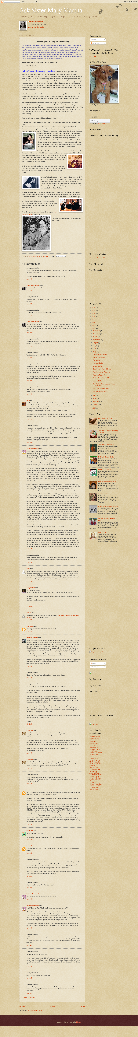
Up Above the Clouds (104, 469)
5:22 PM (29, 315)
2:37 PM (29, 290)
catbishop (30, 830)
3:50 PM (29, 928)
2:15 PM (29, 279)
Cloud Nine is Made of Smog (102, 369)
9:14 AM (29, 581)
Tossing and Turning (104, 494)
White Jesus (102, 532)
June (95, 348)
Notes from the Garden (100, 354)
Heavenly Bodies (98, 363)
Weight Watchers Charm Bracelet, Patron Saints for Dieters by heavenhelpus (94, 740)
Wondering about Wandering (101, 372)
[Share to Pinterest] (65, 256)
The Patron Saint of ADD (106, 445)
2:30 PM (29, 768)
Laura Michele (31, 846)
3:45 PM (29, 899)
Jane (28, 400)
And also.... (96, 360)
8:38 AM (29, 966)
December (96, 331)
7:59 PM (29, 381)
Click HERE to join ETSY (97, 258)
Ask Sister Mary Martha (50, 10)
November (96, 334)
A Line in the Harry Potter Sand (108, 506)
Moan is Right (97, 381)
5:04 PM (29, 631)
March (95, 398)
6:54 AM (29, 562)
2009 (93, 322)
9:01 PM (29, 394)
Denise (29, 613)
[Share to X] (61, 256)
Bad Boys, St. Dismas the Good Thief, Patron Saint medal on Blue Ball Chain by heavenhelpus (95, 763)
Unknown (30, 626)
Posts (94, 39)
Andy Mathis (31, 588)
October (96, 337)
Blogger (78, 1022)
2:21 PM (29, 753)
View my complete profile (36, 27)
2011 (93, 316)
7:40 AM (29, 824)
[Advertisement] (105, 561)
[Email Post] (53, 256)
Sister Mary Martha (36, 21)
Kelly (28, 568)
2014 (93, 307)
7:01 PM (29, 357)
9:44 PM (29, 419)
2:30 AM (29, 549)
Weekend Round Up (99, 375)
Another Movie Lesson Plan (101, 378)
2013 (93, 310)
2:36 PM (29, 620)
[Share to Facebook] (63, 256)
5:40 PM (29, 333)
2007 (93, 328)
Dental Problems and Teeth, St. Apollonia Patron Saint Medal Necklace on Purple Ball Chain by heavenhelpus (95, 751)
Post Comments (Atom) (35, 1010)
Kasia (28, 790)
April (95, 395)
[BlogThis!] (59, 256)
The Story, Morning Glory (101, 388)
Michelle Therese (32, 637)
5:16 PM (29, 304)
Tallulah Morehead (33, 448)
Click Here (92, 56)
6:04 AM (29, 677)
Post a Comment (29, 997)
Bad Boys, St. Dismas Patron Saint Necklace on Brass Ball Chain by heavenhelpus (95, 786)
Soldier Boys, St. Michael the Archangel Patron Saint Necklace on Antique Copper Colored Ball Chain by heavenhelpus (95, 775)
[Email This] (57, 256)
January (96, 404)
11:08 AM (29, 993)
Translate (104, 123)
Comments (95, 43)
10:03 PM (30, 442)
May (94, 351)
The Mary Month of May (100, 391)
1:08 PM (29, 887)
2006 (93, 408)
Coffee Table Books (99, 357)
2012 (93, 313)
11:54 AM (29, 945)
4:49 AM (29, 784)
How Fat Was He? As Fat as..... (108, 481)
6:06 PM (29, 346)
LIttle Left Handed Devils (106, 457)
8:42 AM (29, 853)
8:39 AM (29, 978)
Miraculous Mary (98, 366)
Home (52, 1006)
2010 (93, 319)
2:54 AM (29, 666)
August (95, 343)
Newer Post (24, 1006)
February (96, 401)
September (97, 340)
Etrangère (30, 730)
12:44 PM (30, 606)
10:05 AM (29, 724)
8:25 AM (29, 839)
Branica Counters (98, 653)
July (94, 346)
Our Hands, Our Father (105, 418)
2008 (93, 325)
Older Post (80, 1006)
